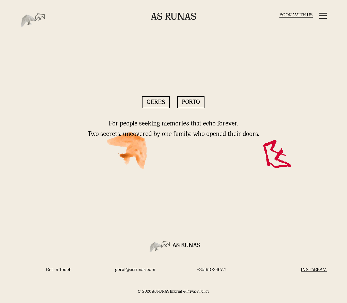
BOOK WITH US (296, 15)
